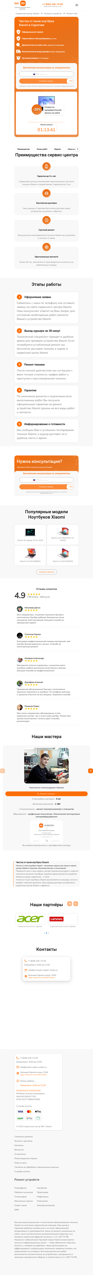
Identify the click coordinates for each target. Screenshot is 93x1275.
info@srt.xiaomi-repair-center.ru (43, 970)
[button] (90, 770)
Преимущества (23, 149)
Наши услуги (20, 1162)
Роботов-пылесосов (23, 1192)
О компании (20, 1154)
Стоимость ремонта (23, 1136)
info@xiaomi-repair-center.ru (33, 1067)
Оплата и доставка (23, 1141)
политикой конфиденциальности (64, 86)
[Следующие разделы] (77, 149)
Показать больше (46, 572)
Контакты (18, 1145)
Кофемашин (43, 1196)
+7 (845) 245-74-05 (52, 4)
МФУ (16, 1209)
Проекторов (42, 1192)
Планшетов (42, 1201)
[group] (30, 920)
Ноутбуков (42, 1188)
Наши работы (73, 149)
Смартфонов (20, 1188)
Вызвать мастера (47, 794)
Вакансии (19, 1149)
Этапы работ (42, 149)
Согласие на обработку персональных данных (36, 1167)
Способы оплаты (22, 1171)
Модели (57, 149)
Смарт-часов (20, 1205)
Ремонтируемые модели (25, 1158)
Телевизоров (20, 1196)
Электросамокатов (46, 1205)
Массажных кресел (23, 1201)
